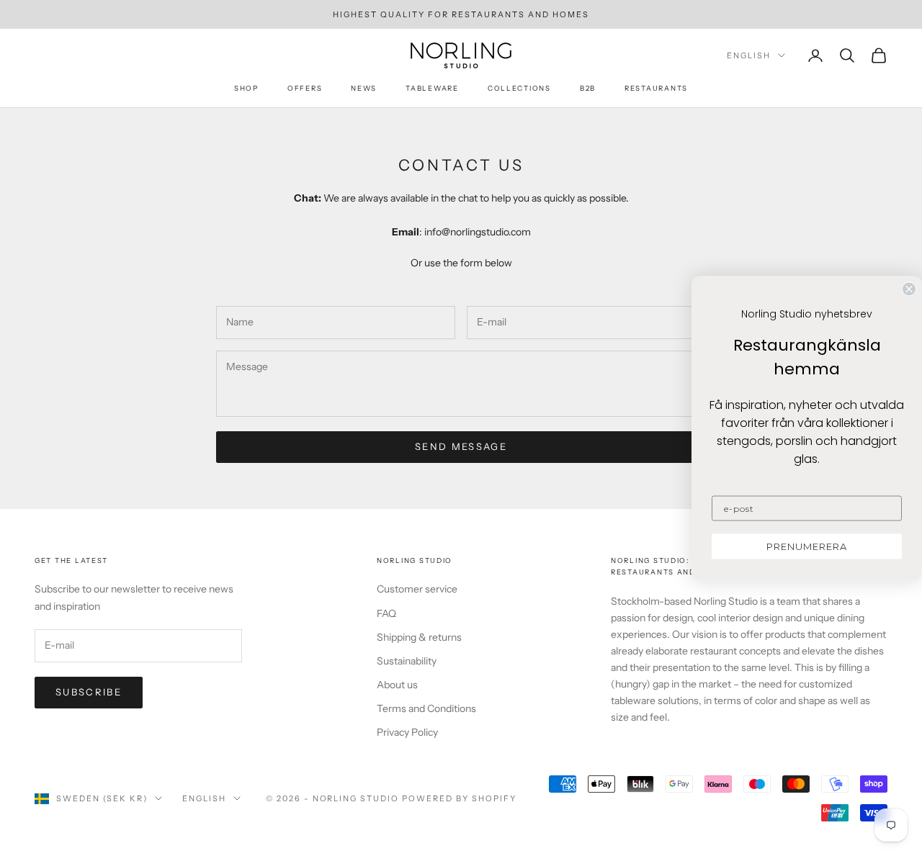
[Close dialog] (909, 288)
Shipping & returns (419, 637)
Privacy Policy (407, 732)
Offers (304, 88)
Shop (246, 88)
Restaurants (656, 88)
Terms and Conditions (426, 708)
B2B (588, 88)
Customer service (417, 588)
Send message (461, 446)
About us (397, 684)
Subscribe (88, 692)
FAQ (386, 613)
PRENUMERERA (806, 545)
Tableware (432, 88)
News (364, 88)
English (749, 55)
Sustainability (407, 660)
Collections (519, 88)
